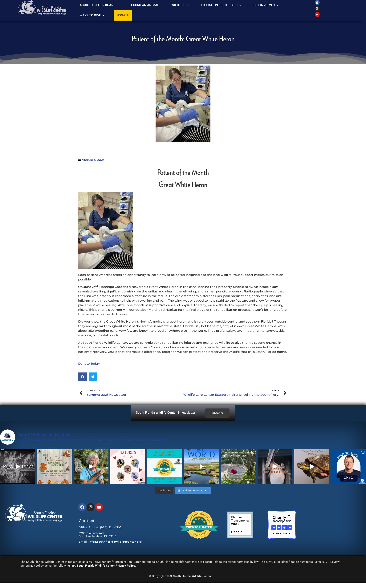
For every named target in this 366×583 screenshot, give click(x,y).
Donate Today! (89, 363)
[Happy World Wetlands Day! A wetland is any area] (201, 466)
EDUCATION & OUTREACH (219, 5)
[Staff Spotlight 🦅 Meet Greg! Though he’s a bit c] (348, 466)
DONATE (123, 15)
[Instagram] (317, 8)
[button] (99, 5)
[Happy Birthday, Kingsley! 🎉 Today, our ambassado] (91, 466)
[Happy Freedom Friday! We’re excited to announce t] (275, 466)
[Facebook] (317, 2)
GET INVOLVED (264, 5)
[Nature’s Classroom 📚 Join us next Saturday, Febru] (127, 466)
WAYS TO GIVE (90, 15)
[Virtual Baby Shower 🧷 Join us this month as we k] (54, 466)
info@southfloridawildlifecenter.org (115, 541)
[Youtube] (317, 14)
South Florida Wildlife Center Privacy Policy (106, 565)
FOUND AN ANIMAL (145, 5)
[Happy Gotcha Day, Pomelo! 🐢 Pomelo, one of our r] (311, 466)
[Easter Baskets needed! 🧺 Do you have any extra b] (238, 466)
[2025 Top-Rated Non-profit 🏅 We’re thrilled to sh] (164, 466)
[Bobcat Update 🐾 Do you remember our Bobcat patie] (17, 466)
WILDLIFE (178, 5)
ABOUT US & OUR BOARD (97, 5)
